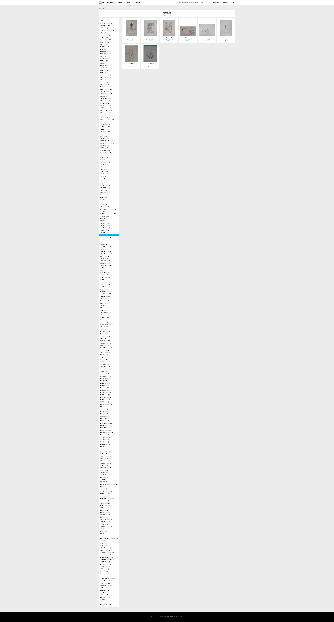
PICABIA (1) (105, 449)
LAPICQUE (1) (105, 338)
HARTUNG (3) (105, 261)
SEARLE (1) (104, 507)
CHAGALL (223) (105, 105)
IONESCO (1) (105, 293)
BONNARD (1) (105, 65)
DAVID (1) (104, 134)
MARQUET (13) (105, 392)
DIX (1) (103, 178)
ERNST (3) (103, 197)
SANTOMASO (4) (107, 498)
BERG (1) (104, 49)
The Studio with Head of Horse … (150, 65)
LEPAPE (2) (105, 352)
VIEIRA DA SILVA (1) (108, 578)
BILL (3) (103, 56)
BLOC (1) (104, 61)
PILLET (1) (104, 458)
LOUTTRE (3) (105, 369)
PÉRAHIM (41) (105, 444)
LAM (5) (104, 333)
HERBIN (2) (105, 279)
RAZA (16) (104, 477)
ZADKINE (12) (103, 599)
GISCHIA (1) (104, 239)
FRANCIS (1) (104, 216)
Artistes (120, 2)
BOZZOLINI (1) (106, 75)
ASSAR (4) (104, 37)
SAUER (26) (104, 500)
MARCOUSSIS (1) (106, 390)
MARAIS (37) (104, 388)
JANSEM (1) (104, 298)
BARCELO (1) (105, 44)
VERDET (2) (104, 573)
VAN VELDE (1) (105, 562)
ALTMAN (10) (105, 25)
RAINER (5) (104, 472)
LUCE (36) (105, 373)
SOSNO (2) (104, 517)
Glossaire (178, 616)
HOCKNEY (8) (105, 286)
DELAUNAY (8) (105, 150)
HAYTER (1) (106, 268)
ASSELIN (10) (105, 39)
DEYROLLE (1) (105, 162)
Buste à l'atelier (207, 39)
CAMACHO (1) (105, 91)
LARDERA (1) (105, 340)
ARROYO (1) (105, 35)
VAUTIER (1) (105, 566)
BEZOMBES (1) (105, 54)
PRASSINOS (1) (105, 468)
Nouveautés (137, 2)
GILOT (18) (105, 237)
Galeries (128, 2)
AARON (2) (105, 21)
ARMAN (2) (107, 30)
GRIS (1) (103, 249)
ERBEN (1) (104, 195)
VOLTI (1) (102, 587)
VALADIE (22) (107, 552)
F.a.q (182, 616)
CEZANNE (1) (104, 103)
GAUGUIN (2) (104, 230)
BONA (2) (102, 63)
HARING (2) (104, 258)
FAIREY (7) (104, 199)
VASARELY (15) (105, 564)
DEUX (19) (104, 157)
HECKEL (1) (104, 270)
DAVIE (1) (103, 136)
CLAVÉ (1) (104, 122)
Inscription (215, 2)
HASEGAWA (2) (106, 263)
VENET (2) (104, 571)
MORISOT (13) (105, 430)
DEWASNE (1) (105, 159)
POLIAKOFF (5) (105, 463)
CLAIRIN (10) (107, 119)
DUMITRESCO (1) (106, 192)
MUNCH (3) (104, 435)
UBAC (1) (104, 543)
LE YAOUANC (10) (106, 348)
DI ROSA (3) (104, 164)
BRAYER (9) (104, 82)
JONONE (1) (103, 305)
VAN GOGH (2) (106, 559)
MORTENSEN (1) (106, 432)
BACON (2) (104, 42)
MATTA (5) (105, 402)
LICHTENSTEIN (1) (106, 359)
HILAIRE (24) (105, 284)
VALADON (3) (105, 555)
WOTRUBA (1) (105, 597)
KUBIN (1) (104, 326)
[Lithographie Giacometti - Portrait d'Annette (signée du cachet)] (131, 54)
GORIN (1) (104, 244)
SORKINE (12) (105, 515)
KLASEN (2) (104, 317)
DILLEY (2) (104, 171)
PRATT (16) (104, 470)
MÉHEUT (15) (106, 404)
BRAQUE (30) (105, 77)
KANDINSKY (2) (106, 312)
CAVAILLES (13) (105, 98)
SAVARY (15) (105, 503)
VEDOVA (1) (105, 569)
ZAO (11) (104, 602)
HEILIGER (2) (106, 272)
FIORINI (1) (104, 206)
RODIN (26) (105, 493)
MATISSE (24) (105, 399)
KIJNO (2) (104, 315)
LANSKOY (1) (105, 336)
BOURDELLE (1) (104, 70)
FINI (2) (103, 204)
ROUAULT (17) (106, 496)
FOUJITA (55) (108, 213)
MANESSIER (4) (105, 383)
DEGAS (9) (104, 148)
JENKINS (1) (104, 303)
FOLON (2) (105, 211)
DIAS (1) (104, 166)
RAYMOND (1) (103, 475)
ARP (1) (103, 32)
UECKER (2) (105, 545)
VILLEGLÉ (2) (105, 580)
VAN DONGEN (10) (106, 557)
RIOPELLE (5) (106, 491)
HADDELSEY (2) (106, 253)
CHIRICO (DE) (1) (106, 110)
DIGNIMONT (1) (106, 169)
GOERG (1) (105, 242)
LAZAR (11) (104, 345)
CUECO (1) (104, 129)
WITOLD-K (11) (104, 595)
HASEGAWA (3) (106, 265)
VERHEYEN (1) (104, 576)
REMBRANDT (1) (109, 484)
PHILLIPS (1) (104, 446)
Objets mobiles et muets (188, 39)
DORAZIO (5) (105, 183)
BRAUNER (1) (105, 79)
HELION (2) (104, 275)
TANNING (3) (106, 526)
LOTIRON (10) (105, 366)
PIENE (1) (103, 453)
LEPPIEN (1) (104, 355)
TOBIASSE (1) (105, 536)
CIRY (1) (104, 117)
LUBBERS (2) (105, 371)
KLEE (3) (103, 319)
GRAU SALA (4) (105, 246)
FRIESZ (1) (104, 221)
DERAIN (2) (104, 155)
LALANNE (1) (105, 331)
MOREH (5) (105, 425)
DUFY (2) (103, 190)
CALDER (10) (106, 89)
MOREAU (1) (106, 423)
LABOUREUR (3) (107, 329)
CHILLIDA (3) (105, 108)
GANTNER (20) (106, 225)
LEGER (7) (104, 350)
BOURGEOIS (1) (106, 72)
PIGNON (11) (105, 456)
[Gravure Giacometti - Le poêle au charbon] (169, 28)
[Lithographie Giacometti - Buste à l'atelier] (207, 28)
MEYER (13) (104, 409)
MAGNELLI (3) (105, 376)
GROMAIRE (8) (105, 251)
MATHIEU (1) (105, 397)
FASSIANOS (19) (106, 202)
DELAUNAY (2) (105, 152)
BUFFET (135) (105, 86)
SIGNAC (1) (104, 510)
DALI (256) (105, 131)
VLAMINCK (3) (106, 585)
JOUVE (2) (104, 310)
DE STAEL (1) (105, 145)
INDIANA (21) (105, 291)
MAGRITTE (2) (105, 378)
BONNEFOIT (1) (105, 68)
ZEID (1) (105, 604)
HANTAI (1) (104, 256)
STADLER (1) (104, 524)
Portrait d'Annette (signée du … (131, 65)
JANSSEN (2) (104, 301)
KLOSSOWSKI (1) (106, 324)
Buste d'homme (225, 39)
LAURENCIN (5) (105, 343)
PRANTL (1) (104, 465)
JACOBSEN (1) (105, 296)
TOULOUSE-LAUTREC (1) (109, 538)
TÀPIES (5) (104, 529)
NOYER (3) (105, 437)
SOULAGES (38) (106, 519)
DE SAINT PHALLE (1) (107, 143)
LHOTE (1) (104, 357)
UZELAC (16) (105, 550)
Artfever (101, 8)
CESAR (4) (105, 101)
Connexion (225, 2)
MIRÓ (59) (104, 413)
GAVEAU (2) (105, 232)
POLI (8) (104, 460)
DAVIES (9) (105, 138)
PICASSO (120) (105, 451)
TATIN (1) (104, 531)
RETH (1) (104, 489)
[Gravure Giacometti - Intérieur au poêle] (150, 28)
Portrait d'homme (131, 39)
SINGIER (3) (105, 512)
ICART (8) (104, 289)
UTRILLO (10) (105, 547)
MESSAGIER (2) (105, 406)
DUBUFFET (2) (105, 188)
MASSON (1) (105, 395)
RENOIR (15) (107, 486)
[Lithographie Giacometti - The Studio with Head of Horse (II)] (150, 54)
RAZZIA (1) (103, 479)
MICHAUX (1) (105, 411)
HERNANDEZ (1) (105, 282)
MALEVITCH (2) (106, 380)
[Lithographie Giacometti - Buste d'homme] (226, 28)
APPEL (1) (104, 28)
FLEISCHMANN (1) (108, 209)
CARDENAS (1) (106, 94)
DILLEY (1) (104, 173)
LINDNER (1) (105, 362)
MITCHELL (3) (105, 416)
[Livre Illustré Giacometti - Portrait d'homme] (131, 28)
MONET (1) (104, 420)
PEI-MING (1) (104, 442)
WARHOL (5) (104, 590)
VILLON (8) (105, 583)
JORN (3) (104, 308)
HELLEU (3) (105, 277)
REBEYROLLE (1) (105, 482)
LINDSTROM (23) (106, 364)
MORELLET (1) (106, 428)
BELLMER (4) (104, 46)
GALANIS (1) (106, 223)
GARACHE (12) (105, 228)
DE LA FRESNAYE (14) (107, 141)
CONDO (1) (105, 126)
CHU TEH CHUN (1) (105, 115)
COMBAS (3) (105, 124)
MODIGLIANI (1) (105, 418)
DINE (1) (103, 176)
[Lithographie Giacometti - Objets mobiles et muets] (188, 28)
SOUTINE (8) (105, 522)
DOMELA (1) (104, 181)
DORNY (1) (105, 185)
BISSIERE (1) (105, 58)
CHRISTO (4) (105, 112)
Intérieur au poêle (150, 39)
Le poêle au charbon (169, 39)
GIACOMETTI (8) (106, 235)
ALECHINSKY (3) (106, 23)
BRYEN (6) (104, 84)
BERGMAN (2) (105, 51)
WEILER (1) (104, 592)
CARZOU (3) (104, 96)
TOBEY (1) (104, 533)
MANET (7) (105, 385)
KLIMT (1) (104, 322)
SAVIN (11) (105, 505)
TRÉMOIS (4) (106, 540)
